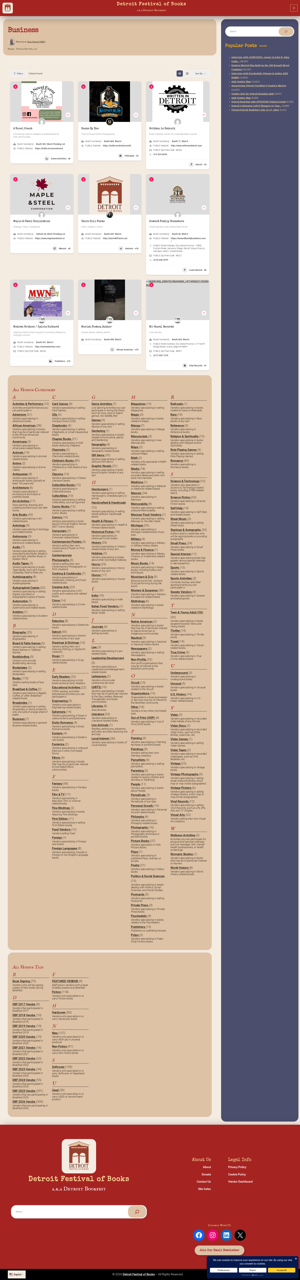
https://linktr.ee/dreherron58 (117, 145)
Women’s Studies (182, 854)
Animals (129, 248)
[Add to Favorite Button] (68, 115)
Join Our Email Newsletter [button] (219, 1250)
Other (135, 707)
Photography (140, 827)
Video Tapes (178, 750)
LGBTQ (96, 687)
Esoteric (57, 733)
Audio (16, 547)
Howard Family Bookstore (166, 221)
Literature (98, 714)
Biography (19, 632)
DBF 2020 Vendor (24, 1037)
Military (136, 539)
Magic (135, 414)
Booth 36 (176, 234)
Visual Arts (178, 815)
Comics (57, 517)
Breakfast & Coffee (25, 689)
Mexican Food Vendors (146, 514)
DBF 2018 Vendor (24, 1015)
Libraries (98, 706)
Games (97, 420)
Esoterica (58, 744)
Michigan (137, 525)
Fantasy (57, 783)
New (55, 1033)
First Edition (60, 819)
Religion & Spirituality (184, 436)
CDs (55, 414)
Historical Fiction (103, 532)
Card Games (60, 404)
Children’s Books (63, 460)
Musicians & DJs (142, 577)
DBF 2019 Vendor (24, 1026)
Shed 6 (118, 141)
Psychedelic (139, 916)
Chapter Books (62, 439)
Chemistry (59, 450)
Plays (135, 852)
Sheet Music (179, 519)
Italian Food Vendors (105, 606)
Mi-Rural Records (161, 326)
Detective (58, 621)
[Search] (286, 31)
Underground (179, 673)
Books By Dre (90, 128)
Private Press (140, 905)
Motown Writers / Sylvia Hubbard (36, 326)
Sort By (198, 73)
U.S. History (178, 694)
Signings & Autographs (186, 530)
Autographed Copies (26, 588)
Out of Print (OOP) (143, 718)
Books (17, 678)
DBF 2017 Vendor (24, 1004)
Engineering (60, 701)
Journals (98, 627)
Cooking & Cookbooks (67, 573)
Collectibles (60, 496)
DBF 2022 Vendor (24, 1058)
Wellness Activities (183, 835)
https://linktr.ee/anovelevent (49, 148)
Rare (173, 414)
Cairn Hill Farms (93, 221)
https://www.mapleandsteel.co (50, 238)
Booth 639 (109, 234)
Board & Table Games (26, 643)
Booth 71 (176, 141)
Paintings (137, 749)
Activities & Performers (28, 404)
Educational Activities (66, 687)
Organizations (140, 693)
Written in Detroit (162, 128)
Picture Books (140, 841)
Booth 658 (109, 339)
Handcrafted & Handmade (109, 502)
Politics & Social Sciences (148, 876)
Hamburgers (100, 489)
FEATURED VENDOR (65, 981)
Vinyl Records (195, 365)
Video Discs (178, 725)
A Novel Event (22, 128)
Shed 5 (185, 141)
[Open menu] (294, 8)
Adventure (19, 414)
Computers (59, 531)
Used (55, 1090)
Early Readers (61, 676)
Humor (97, 575)
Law (95, 647)
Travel (174, 641)
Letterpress (99, 676)
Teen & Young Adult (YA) (186, 612)
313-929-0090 (160, 154)
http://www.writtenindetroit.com (186, 145)
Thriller (175, 630)
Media (135, 469)
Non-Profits (139, 659)
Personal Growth (142, 806)
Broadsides (20, 703)
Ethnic (56, 757)
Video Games (179, 739)
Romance (177, 460)
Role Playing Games (183, 450)
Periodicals (138, 795)
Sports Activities (181, 578)
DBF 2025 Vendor (24, 1091)
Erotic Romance (63, 722)
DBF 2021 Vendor (24, 1047)
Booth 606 (109, 141)
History (97, 542)
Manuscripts (139, 436)
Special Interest (180, 554)
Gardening (99, 431)
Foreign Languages (65, 848)
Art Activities (21, 501)
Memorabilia (139, 504)
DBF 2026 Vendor (24, 1101)
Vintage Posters (181, 788)
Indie (95, 595)
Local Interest (195, 270)
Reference (177, 425)
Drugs (56, 656)
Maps (135, 447)
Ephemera (59, 712)
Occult (135, 682)
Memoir (62, 248)
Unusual (176, 683)
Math (134, 458)
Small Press (178, 543)
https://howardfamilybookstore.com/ (188, 239)
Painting (136, 738)
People (136, 784)
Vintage (175, 763)
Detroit (199, 164)
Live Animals (100, 725)
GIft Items (98, 455)
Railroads (177, 404)
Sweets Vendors (181, 592)
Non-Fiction (60, 1046)
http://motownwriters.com (47, 346)
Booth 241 (41, 342)
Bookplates (20, 667)
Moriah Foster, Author (96, 326)
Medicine (137, 482)
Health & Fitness (103, 521)
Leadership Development (108, 658)
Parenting (137, 770)
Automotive (20, 601)
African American (124, 349)
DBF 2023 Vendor (24, 1069)
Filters (20, 73)
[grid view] (180, 73)
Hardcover (59, 1012)
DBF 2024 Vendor (24, 1080)
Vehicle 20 (41, 234)
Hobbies (97, 553)
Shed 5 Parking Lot (56, 144)
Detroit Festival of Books (151, 4)
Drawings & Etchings (66, 642)
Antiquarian (20, 474)
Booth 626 (177, 339)
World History (179, 868)
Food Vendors (61, 829)
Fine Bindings (61, 808)
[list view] (187, 73)
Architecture (21, 487)
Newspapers (139, 648)
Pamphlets (138, 760)
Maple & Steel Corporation (31, 221)
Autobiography (22, 577)
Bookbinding (21, 656)
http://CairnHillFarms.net (115, 238)
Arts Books (20, 514)
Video (174, 715)
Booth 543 (41, 144)
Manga (136, 425)
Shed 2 (50, 342)
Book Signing (21, 981)
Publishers (60, 361)
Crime (56, 600)
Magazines (138, 404)
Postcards (138, 894)
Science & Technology (185, 481)
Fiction (57, 992)
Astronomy (20, 536)
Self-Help (176, 508)
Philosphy (129, 156)
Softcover (58, 1067)
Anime (17, 463)
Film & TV (58, 794)
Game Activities (58, 158)
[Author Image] (41, 122)
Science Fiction (180, 497)
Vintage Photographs (184, 774)
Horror (96, 564)
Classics (58, 474)
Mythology (138, 601)
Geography (99, 444)
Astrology (19, 525)
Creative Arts (61, 587)
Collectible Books (64, 485)
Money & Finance (142, 550)
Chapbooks (60, 425)
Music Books (140, 563)
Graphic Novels (102, 466)
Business (23, 30)
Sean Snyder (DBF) (36, 41)
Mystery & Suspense (144, 590)
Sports (175, 567)
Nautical (136, 638)
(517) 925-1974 (160, 355)
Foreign (57, 837)
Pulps (135, 935)
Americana (20, 441)
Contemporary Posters (67, 541)
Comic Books (61, 506)
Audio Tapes (21, 563)
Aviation (18, 612)
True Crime (178, 652)
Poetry (135, 865)
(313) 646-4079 (160, 260)
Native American (142, 621)
